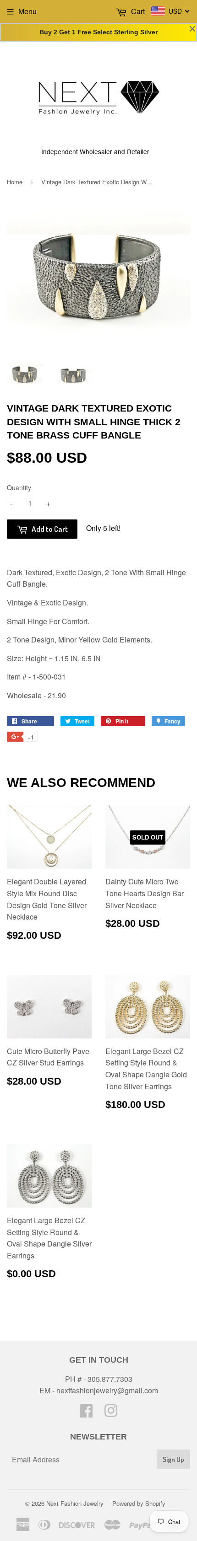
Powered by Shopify (138, 1503)
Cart (137, 11)
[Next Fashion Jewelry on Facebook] (86, 1413)
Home (14, 181)
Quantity (19, 487)
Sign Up (173, 1459)
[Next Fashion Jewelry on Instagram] (111, 1413)
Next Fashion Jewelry (75, 1503)
